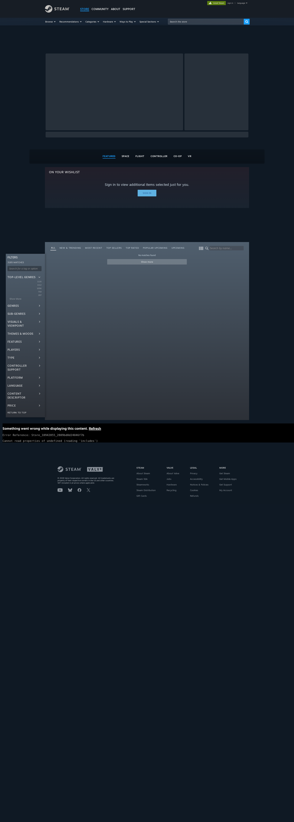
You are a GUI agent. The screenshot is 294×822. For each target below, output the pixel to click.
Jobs (169, 479)
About (115, 9)
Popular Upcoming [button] (155, 247)
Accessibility (196, 479)
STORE (84, 9)
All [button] (53, 247)
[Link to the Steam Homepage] (57, 11)
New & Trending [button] (70, 247)
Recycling (171, 490)
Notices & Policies (199, 484)
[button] (51, 22)
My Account (225, 490)
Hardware (172, 484)
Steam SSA (142, 479)
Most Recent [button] (93, 247)
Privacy (193, 473)
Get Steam (224, 473)
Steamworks (142, 484)
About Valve (173, 473)
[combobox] (206, 22)
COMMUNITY (100, 9)
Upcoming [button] (178, 247)
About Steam (143, 473)
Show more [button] (147, 261)
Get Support (225, 484)
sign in (230, 3)
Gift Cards (141, 495)
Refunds (194, 495)
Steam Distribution (146, 490)
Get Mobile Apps (227, 479)
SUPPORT (129, 9)
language (241, 3)
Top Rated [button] (132, 247)
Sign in (147, 193)
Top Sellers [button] (114, 247)
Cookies (194, 490)
